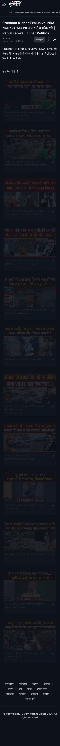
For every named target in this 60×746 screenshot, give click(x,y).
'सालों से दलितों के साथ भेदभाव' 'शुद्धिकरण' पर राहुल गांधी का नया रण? (24, 506)
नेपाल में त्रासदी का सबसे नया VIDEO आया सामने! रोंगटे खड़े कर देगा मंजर (24, 408)
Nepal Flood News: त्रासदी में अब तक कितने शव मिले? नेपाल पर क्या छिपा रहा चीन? (26, 311)
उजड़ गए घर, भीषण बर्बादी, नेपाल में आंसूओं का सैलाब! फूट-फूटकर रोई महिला (25, 655)
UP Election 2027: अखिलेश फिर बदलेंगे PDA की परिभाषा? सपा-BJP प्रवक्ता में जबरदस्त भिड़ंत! (25, 212)
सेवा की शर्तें (30, 698)
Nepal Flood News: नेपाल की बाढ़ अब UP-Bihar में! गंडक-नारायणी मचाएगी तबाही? (23, 262)
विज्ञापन (35, 683)
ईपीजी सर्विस (42, 688)
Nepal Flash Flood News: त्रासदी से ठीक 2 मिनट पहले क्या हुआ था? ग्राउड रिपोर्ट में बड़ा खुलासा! (25, 163)
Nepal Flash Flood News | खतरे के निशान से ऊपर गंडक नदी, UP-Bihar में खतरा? (25, 457)
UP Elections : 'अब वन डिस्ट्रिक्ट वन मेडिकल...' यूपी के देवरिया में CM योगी (25, 605)
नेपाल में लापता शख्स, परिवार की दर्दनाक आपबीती (23, 359)
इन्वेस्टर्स (34, 693)
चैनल (29, 688)
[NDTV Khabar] (15, 3)
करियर (10, 688)
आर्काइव (47, 683)
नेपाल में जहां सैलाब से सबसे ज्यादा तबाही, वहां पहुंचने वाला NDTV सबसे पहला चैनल (25, 114)
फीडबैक (22, 693)
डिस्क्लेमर (10, 693)
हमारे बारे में (9, 683)
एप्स (20, 688)
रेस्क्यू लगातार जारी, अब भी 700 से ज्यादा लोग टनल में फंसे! (25, 556)
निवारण (46, 693)
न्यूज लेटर (23, 683)
